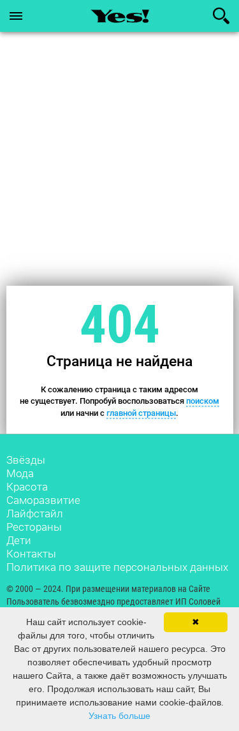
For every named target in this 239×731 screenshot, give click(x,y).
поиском (202, 401)
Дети (18, 540)
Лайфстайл (34, 513)
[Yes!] (120, 16)
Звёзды (25, 460)
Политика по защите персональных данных (117, 567)
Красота (27, 486)
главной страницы (141, 413)
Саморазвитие (43, 500)
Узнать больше (119, 716)
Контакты (31, 553)
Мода (20, 473)
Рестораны (34, 527)
